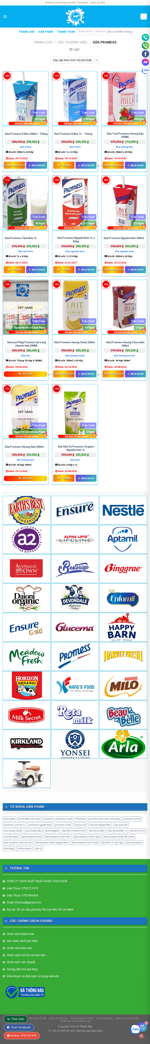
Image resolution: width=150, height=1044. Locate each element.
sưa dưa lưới (120, 824)
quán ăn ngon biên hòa (75, 1021)
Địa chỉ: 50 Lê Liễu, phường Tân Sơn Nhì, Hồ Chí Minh (40, 909)
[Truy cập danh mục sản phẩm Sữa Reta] (75, 715)
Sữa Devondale (96, 830)
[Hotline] (145, 37)
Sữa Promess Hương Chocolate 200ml (125, 344)
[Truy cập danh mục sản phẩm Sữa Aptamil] (123, 539)
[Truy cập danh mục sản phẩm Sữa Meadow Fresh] (26, 656)
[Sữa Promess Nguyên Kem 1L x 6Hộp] (75, 203)
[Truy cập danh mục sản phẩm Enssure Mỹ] (75, 510)
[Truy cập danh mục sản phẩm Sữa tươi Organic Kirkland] (26, 744)
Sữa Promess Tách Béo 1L (21, 238)
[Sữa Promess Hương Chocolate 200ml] (124, 307)
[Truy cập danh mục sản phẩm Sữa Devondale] (75, 598)
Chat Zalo (18, 1019)
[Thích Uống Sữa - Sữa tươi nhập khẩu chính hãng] (75, 16)
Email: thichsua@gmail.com (24, 902)
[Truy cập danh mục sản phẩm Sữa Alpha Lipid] (75, 539)
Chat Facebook (21, 1027)
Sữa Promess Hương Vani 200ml (24, 446)
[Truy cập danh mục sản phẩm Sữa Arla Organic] (123, 744)
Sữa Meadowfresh (82, 1018)
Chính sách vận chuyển (21, 962)
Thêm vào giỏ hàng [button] (14, 165)
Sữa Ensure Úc (137, 830)
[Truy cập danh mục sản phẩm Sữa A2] (26, 539)
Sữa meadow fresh (32, 836)
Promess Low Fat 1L (14, 824)
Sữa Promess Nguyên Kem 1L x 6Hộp (76, 239)
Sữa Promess (105, 1018)
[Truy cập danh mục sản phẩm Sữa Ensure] (26, 627)
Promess (80, 818)
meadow (48, 818)
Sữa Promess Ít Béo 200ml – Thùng (26, 133)
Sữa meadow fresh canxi (87, 836)
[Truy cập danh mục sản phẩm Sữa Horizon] (26, 685)
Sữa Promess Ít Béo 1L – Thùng (73, 133)
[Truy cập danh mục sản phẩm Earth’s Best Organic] (26, 510)
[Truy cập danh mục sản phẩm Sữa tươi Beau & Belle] (123, 715)
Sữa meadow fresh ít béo (85, 842)
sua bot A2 (80, 824)
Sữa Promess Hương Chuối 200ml (74, 342)
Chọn (66, 165)
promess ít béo (63, 824)
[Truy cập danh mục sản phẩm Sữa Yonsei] (75, 744)
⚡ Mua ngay (36, 165)
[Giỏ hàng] (143, 17)
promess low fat (132, 818)
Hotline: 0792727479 (23, 1035)
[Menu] (5, 16)
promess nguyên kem (40, 824)
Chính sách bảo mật (19, 948)
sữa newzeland (134, 842)
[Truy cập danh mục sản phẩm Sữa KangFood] (75, 685)
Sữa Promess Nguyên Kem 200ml (124, 238)
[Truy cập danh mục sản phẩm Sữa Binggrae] (123, 568)
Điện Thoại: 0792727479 (22, 888)
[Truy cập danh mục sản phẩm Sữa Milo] (123, 685)
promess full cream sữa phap (104, 818)
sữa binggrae (52, 830)
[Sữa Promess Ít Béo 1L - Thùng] (75, 98)
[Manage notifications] (141, 1036)
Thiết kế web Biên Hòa (89, 1030)
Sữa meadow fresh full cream (118, 836)
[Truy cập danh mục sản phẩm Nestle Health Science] (123, 510)
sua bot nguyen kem (100, 824)
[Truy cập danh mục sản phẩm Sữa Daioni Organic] (26, 598)
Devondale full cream (29, 818)
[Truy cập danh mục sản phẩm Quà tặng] (26, 773)
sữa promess (24, 848)
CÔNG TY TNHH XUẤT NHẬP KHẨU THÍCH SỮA (37, 881)
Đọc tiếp (28, 374)
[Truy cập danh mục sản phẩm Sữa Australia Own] (26, 568)
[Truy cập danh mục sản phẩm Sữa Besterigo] (75, 568)
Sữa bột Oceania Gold (73, 830)
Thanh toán (66, 31)
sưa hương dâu (33, 830)
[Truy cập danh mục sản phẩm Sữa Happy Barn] (123, 627)
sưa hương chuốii (13, 830)
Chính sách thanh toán (20, 934)
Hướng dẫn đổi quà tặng (22, 969)
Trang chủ (27, 31)
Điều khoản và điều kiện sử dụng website (33, 976)
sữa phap (9, 848)
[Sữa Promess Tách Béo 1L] (25, 203)
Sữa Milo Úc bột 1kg (112, 842)
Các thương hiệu (72, 42)
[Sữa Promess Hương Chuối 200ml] (75, 307)
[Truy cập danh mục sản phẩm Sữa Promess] (75, 656)
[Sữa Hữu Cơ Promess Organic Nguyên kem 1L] (75, 411)
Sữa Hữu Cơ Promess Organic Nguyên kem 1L (76, 448)
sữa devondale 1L (117, 830)
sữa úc (38, 848)
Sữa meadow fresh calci (57, 836)
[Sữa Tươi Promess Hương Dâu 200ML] (124, 98)
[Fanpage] (145, 54)
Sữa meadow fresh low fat (18, 842)
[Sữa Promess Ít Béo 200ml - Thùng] (25, 98)
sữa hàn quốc (11, 836)
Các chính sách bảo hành (22, 941)
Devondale (9, 818)
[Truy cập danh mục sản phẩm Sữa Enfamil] (123, 598)
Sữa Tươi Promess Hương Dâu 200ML (125, 135)
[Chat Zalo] (145, 70)
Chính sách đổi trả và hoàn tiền (26, 955)
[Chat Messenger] (145, 62)
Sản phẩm (45, 31)
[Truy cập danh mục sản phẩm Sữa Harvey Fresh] (123, 656)
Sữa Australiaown (127, 1018)
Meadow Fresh (65, 818)
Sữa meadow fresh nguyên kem (51, 842)
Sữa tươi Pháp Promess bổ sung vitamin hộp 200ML (26, 344)
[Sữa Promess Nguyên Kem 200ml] (124, 203)
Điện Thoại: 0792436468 (22, 895)
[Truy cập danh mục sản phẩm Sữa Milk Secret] (26, 715)
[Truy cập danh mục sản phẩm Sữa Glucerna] (75, 627)
